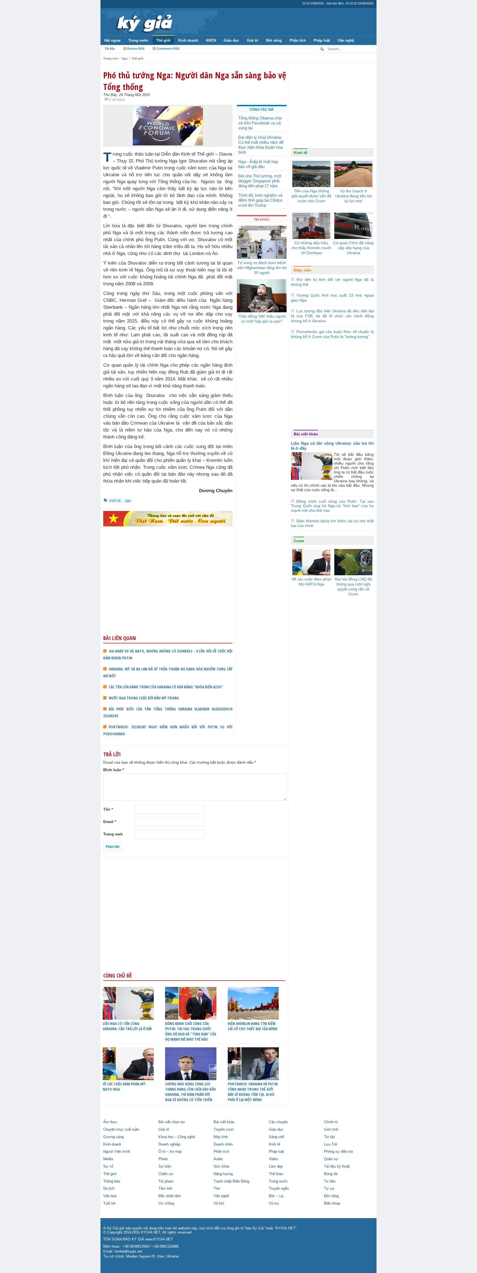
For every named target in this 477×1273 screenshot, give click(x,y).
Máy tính (221, 1137)
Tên (108, 809)
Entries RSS (135, 48)
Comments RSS (168, 48)
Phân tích (298, 40)
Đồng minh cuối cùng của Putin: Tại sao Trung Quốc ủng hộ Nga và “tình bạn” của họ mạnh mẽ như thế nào (190, 1031)
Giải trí (252, 40)
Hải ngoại (112, 40)
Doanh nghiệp (169, 1144)
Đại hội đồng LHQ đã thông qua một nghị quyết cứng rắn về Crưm (353, 586)
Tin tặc (329, 1137)
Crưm (299, 541)
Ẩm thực (110, 1122)
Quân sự (331, 1159)
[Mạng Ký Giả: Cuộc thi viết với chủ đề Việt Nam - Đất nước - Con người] (167, 518)
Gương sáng (113, 1137)
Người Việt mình (116, 1152)
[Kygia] (144, 22)
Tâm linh (165, 1189)
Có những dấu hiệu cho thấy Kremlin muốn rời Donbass (311, 248)
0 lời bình (117, 99)
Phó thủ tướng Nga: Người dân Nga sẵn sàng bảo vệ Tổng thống (194, 80)
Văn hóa (109, 1196)
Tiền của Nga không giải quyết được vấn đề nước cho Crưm (312, 196)
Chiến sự (165, 1174)
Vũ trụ (274, 1203)
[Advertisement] (167, 591)
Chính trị (331, 1122)
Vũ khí (219, 1203)
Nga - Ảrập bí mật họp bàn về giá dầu (258, 164)
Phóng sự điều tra (338, 1152)
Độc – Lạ (276, 1196)
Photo (163, 1159)
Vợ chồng (166, 1203)
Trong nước (138, 40)
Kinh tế (300, 152)
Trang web (113, 834)
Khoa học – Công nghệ (176, 1137)
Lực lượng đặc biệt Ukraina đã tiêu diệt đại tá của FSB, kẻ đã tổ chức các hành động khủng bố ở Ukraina (332, 316)
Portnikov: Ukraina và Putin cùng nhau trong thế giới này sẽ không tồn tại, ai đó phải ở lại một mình (253, 1091)
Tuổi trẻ (109, 1203)
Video (273, 1159)
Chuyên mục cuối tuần (121, 1129)
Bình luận (113, 770)
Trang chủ (110, 58)
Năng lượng (223, 1174)
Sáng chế (276, 1137)
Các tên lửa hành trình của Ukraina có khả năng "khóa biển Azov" (166, 686)
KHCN (211, 40)
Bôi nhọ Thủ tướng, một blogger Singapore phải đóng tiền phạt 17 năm (259, 181)
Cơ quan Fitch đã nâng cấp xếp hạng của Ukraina (353, 248)
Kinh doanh (188, 40)
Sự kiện (164, 1166)
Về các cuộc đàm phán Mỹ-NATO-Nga (125, 1086)
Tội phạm (165, 1181)
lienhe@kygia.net (128, 1251)
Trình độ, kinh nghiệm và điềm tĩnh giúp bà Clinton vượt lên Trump (260, 200)
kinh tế (115, 501)
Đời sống (274, 40)
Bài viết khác (306, 434)
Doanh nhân (223, 1144)
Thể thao (276, 1174)
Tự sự (329, 1189)
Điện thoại (332, 1203)
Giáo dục (231, 40)
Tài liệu (110, 48)
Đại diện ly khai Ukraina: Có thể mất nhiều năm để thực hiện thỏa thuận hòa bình (260, 145)
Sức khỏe (221, 1166)
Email (109, 821)
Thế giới (163, 40)
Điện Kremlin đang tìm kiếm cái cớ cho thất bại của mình (252, 1026)
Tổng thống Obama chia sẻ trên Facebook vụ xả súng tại (260, 123)
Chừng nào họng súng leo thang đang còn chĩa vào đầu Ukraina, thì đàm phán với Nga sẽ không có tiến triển (190, 1091)
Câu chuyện (278, 1122)
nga (128, 501)
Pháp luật (322, 40)
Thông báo (111, 1181)
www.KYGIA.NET (159, 1239)
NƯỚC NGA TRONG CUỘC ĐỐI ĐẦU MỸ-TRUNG (144, 698)
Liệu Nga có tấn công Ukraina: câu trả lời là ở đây (127, 1026)
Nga (125, 58)
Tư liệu (329, 1181)
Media (108, 1159)
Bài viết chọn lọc (171, 1122)
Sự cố (108, 1166)
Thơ (217, 1189)
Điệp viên (302, 270)
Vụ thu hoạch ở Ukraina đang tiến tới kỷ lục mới (353, 196)
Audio (218, 1159)
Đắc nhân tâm (169, 1196)
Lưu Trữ (330, 1144)
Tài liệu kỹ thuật (337, 1166)
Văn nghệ (346, 40)
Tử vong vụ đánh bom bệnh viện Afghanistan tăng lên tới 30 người (262, 267)
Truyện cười (224, 1129)
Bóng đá (330, 1174)
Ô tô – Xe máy (170, 1152)
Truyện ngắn (279, 1189)
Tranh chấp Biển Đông (231, 1181)
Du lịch (108, 1189)
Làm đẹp (276, 1166)
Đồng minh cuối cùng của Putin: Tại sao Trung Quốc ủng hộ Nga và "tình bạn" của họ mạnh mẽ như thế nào (332, 506)
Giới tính (331, 1129)
